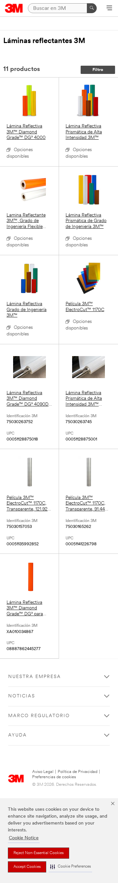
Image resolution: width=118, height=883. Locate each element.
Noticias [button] (21, 696)
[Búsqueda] (92, 8)
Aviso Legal (42, 772)
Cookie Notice (24, 838)
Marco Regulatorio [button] (39, 715)
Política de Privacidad (77, 772)
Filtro (97, 70)
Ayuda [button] (17, 735)
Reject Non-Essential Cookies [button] (38, 853)
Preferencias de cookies (54, 777)
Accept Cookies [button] (27, 867)
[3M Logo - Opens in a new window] (14, 8)
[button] (70, 866)
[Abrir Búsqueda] (109, 8)
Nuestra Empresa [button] (34, 676)
